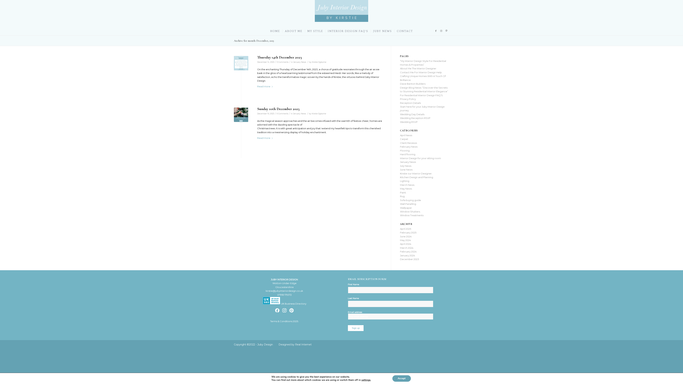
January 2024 (407, 255)
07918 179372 (284, 294)
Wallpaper (406, 207)
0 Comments (282, 62)
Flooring (405, 150)
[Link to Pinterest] (446, 30)
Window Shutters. (410, 211)
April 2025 (405, 228)
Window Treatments (411, 215)
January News (299, 62)
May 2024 (405, 240)
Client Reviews (408, 143)
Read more (263, 86)
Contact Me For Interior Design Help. (421, 72)
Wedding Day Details (412, 114)
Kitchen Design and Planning (416, 177)
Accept (402, 378)
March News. (407, 184)
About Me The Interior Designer (418, 68)
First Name (353, 284)
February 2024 (408, 251)
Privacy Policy (408, 99)
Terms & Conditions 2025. (284, 321)
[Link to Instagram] (441, 30)
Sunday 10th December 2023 (278, 109)
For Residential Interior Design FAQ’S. (421, 95)
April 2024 (405, 243)
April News (406, 135)
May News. (406, 188)
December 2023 (409, 259)
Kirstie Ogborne (319, 62)
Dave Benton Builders (412, 83)
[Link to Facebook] (435, 30)
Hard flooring (407, 154)
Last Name (353, 298)
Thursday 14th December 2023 (279, 57)
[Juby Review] (241, 63)
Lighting (404, 181)
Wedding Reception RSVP (415, 118)
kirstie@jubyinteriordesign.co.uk (284, 290)
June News (406, 169)
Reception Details (410, 103)
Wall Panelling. (408, 203)
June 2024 (406, 236)
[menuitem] (275, 31)
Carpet (404, 139)
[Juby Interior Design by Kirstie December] (241, 115)
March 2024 (406, 247)
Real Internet (303, 344)
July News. (406, 165)
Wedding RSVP (409, 122)
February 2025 (408, 232)
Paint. (403, 192)
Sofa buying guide (410, 200)
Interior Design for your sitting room (420, 158)
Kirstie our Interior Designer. (416, 173)
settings (365, 380)
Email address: (355, 312)
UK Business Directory (293, 303)
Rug (402, 196)
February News (408, 146)
